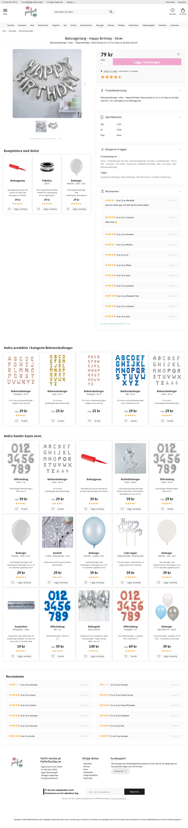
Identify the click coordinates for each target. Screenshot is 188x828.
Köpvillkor (87, 763)
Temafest (10, 25)
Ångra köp (87, 778)
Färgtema (56, 25)
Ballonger (100, 25)
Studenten (162, 25)
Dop (65, 25)
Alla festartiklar (86, 25)
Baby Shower (43, 25)
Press (85, 769)
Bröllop (73, 25)
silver (121, 97)
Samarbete (88, 772)
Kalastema (22, 25)
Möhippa (121, 25)
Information (170, 2)
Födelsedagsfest (148, 25)
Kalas (32, 25)
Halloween (174, 25)
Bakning (111, 25)
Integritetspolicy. (118, 798)
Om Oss (86, 766)
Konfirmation (133, 25)
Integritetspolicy (90, 775)
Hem (4, 31)
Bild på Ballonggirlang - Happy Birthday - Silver (46, 139)
